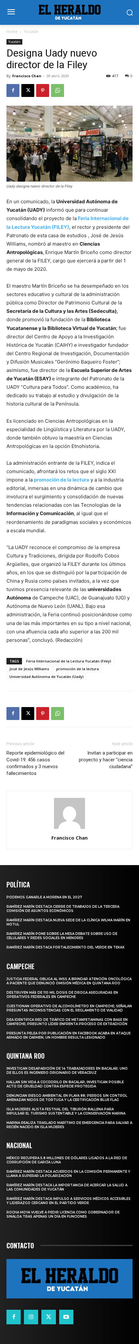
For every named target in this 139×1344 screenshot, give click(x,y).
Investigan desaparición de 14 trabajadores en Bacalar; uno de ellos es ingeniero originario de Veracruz (67, 1070)
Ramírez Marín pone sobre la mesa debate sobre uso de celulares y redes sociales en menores (61, 936)
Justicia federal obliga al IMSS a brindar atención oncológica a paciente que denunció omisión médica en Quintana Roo (69, 981)
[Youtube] (66, 1317)
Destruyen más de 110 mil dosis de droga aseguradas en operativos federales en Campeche (62, 994)
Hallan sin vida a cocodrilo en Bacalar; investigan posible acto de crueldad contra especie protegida (65, 1084)
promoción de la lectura (61, 480)
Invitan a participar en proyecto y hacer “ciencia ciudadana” (106, 759)
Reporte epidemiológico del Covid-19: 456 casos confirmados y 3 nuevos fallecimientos (35, 763)
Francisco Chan (26, 75)
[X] (27, 90)
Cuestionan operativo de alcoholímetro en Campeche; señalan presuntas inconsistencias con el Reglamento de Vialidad (69, 1008)
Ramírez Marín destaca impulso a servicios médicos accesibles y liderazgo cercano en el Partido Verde (68, 1201)
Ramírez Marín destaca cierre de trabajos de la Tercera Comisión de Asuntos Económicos (62, 909)
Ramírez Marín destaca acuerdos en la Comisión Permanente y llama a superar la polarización (68, 1173)
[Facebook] (12, 90)
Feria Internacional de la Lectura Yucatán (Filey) (68, 661)
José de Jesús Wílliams (29, 668)
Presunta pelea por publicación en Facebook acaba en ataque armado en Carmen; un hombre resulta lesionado (68, 1035)
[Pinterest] (42, 90)
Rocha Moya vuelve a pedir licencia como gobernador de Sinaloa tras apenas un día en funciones (63, 1214)
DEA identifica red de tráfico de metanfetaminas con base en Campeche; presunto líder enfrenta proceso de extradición (67, 1022)
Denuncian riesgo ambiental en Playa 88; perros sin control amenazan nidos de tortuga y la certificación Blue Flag (66, 1098)
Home (12, 31)
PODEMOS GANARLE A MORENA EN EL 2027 (44, 897)
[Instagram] (31, 1317)
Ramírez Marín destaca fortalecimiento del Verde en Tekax (65, 947)
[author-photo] (69, 828)
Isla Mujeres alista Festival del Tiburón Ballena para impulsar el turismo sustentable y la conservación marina (65, 1111)
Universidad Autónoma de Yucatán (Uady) (46, 676)
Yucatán (31, 31)
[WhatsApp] (57, 90)
